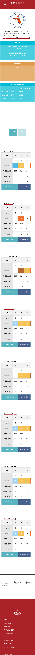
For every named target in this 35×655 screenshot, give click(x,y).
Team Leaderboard (23, 38)
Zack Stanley (8, 151)
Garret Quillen (9, 466)
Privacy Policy (7, 623)
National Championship (10, 637)
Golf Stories (7, 650)
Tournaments (9, 630)
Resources (8, 644)
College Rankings (8, 633)
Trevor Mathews (10, 256)
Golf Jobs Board (8, 654)
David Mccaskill (9, 519)
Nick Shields (8, 204)
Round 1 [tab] (13, 132)
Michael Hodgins (10, 414)
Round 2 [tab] (22, 132)
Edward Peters (9, 361)
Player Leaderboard (9, 38)
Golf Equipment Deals (9, 647)
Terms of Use (7, 626)
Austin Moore (9, 309)
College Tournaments (9, 640)
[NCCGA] (17, 612)
